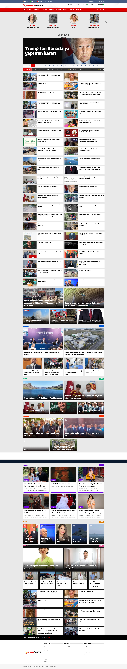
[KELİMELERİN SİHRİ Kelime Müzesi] (30, 99)
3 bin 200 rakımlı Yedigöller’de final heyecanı (63, 69)
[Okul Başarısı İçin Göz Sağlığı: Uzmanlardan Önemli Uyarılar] (30, 136)
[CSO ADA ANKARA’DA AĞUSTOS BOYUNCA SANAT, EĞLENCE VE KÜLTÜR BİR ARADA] (71, 89)
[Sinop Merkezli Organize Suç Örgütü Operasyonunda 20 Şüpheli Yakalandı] (71, 145)
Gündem (37, 9)
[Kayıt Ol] (98, 9)
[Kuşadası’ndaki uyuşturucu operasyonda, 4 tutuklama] (30, 183)
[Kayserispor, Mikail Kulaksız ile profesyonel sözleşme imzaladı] (30, 201)
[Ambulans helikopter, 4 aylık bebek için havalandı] (47, 576)
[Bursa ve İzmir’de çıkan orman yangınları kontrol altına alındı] (30, 239)
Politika (52, 9)
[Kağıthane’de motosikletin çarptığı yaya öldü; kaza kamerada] (30, 211)
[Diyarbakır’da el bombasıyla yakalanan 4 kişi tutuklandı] (71, 230)
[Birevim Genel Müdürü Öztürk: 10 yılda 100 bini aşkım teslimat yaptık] (32, 363)
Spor (65, 9)
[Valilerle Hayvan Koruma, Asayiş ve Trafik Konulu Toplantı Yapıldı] (30, 117)
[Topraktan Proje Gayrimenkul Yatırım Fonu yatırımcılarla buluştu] (43, 339)
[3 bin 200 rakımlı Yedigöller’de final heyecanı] (71, 164)
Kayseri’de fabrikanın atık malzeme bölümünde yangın (35, 69)
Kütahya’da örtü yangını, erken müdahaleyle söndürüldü (91, 69)
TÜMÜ (63, 37)
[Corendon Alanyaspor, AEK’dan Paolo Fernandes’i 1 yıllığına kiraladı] (30, 286)
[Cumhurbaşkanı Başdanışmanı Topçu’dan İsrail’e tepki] (30, 258)
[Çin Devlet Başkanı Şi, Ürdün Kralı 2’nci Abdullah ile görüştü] (71, 258)
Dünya (59, 9)
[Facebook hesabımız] (95, 1)
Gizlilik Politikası (87, 653)
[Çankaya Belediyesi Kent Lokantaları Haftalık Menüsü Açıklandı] (30, 145)
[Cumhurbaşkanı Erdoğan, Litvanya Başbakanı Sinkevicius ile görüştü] (71, 183)
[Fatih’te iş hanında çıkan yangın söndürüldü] (30, 192)
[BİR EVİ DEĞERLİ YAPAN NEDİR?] (71, 80)
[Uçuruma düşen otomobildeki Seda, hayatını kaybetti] (71, 220)
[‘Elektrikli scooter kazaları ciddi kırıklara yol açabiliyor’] (30, 576)
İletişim (86, 655)
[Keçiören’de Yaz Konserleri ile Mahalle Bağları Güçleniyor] (71, 117)
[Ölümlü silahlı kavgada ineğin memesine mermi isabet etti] (30, 230)
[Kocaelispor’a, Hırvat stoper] (30, 248)
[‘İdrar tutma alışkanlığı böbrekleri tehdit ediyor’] (79, 576)
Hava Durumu (67, 648)
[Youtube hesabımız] (101, 1)
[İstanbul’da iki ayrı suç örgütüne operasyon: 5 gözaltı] (71, 211)
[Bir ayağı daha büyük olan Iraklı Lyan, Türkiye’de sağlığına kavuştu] (63, 576)
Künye (45, 661)
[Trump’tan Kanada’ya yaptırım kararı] (71, 192)
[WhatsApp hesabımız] (103, 1)
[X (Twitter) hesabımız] (97, 1)
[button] (25, 9)
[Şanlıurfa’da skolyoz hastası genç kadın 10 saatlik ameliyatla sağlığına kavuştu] (96, 576)
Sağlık (79, 9)
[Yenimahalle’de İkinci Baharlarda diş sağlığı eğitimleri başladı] (71, 108)
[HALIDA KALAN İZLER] (30, 89)
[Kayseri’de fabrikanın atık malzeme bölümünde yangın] (30, 164)
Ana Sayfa (86, 646)
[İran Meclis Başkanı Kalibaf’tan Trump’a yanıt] (71, 286)
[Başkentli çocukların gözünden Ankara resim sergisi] (71, 625)
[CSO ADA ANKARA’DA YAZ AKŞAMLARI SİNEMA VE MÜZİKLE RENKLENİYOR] (30, 625)
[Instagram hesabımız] (99, 1)
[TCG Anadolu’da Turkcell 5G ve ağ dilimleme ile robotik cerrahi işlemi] (73, 363)
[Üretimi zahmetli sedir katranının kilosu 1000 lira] (94, 363)
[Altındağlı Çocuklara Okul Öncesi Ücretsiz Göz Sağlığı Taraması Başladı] (71, 127)
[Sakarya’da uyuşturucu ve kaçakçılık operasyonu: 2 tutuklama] (71, 201)
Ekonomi (45, 9)
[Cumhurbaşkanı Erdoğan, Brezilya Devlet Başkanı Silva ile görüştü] (71, 248)
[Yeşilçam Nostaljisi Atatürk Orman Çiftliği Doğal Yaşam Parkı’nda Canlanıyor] (30, 127)
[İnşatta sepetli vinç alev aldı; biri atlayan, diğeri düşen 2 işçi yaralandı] (71, 155)
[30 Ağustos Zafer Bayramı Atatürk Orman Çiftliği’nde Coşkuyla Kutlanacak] (71, 136)
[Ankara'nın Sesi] (33, 6)
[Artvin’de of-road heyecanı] (71, 276)
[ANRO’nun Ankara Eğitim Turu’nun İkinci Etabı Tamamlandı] (71, 635)
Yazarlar (29, 9)
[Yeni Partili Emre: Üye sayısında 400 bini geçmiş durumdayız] (71, 239)
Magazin (72, 9)
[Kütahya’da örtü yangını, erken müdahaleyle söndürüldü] (30, 173)
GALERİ (26, 1)
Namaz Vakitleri (67, 646)
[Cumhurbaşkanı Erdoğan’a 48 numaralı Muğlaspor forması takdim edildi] (30, 276)
